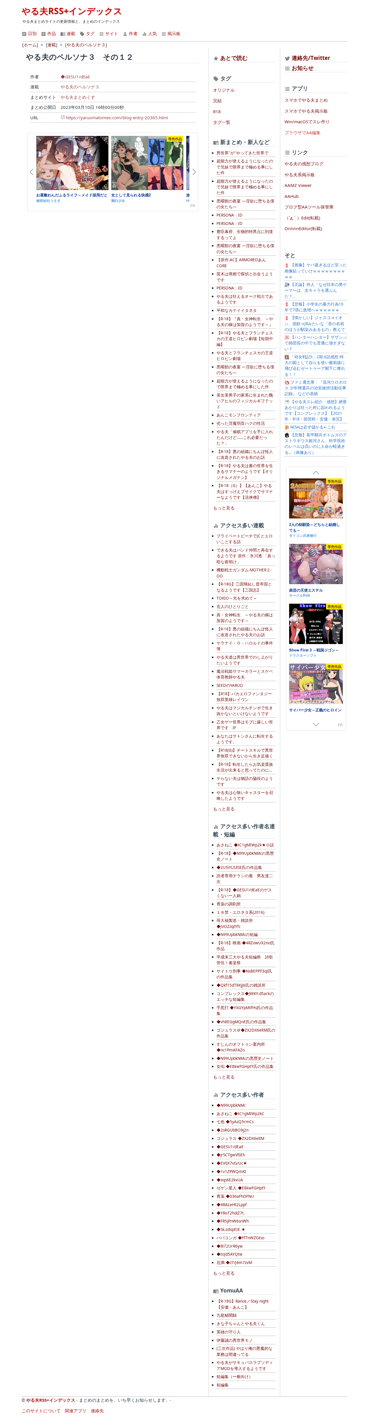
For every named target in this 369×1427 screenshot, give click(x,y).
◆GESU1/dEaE (75, 76)
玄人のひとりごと (232, 606)
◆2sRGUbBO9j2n (232, 1130)
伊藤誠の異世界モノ (234, 1340)
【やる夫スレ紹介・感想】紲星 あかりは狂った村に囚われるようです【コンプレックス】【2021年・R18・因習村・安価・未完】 (316, 410)
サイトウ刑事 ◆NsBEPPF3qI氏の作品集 (244, 974)
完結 (217, 100)
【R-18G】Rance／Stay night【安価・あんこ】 (242, 1304)
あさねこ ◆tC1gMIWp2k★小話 (245, 845)
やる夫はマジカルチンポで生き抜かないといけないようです (244, 710)
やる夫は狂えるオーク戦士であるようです (244, 299)
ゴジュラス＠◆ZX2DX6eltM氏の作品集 (245, 1033)
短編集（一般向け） (234, 1376)
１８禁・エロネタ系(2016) (240, 912)
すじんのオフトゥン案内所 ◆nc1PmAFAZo (240, 1047)
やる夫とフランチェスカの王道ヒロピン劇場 (244, 355)
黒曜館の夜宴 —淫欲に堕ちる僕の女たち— (245, 203)
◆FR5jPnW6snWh (232, 1221)
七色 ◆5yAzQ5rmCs (235, 1121)
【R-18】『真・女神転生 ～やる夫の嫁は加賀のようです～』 (244, 321)
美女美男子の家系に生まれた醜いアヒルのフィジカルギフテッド (244, 401)
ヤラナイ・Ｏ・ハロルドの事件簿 (244, 645)
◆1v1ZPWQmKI (231, 1171)
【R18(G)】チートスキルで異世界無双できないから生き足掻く (244, 753)
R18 (217, 111)
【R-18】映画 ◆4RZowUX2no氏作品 (245, 945)
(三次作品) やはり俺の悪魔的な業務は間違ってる (244, 1351)
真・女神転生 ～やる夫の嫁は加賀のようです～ (244, 617)
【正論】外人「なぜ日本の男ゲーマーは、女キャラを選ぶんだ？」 (316, 290)
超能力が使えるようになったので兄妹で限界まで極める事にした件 (244, 166)
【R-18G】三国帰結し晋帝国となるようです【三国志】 (244, 586)
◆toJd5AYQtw (229, 1254)
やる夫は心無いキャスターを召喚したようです (244, 795)
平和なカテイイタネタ (236, 310)
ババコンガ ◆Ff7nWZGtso (240, 1237)
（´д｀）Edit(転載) (302, 218)
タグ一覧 (221, 122)
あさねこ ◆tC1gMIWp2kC (240, 1113)
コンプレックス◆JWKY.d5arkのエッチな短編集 (245, 996)
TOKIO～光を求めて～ (236, 598)
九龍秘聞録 (226, 1315)
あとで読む (234, 57)
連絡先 (97, 1410)
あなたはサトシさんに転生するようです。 (244, 739)
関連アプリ (75, 1410)
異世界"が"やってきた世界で (242, 153)
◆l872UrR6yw (229, 1246)
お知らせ (303, 67)
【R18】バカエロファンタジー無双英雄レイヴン (244, 696)
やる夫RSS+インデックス (72, 11)
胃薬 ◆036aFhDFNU (235, 1196)
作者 (133, 33)
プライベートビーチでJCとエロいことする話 (244, 538)
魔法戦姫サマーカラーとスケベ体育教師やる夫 (244, 674)
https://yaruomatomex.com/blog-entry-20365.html (117, 117)
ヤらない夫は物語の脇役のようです (244, 781)
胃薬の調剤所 (228, 904)
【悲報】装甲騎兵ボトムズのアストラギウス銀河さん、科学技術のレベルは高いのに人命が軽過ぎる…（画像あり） (316, 443)
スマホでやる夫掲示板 (306, 111)
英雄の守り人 (228, 1332)
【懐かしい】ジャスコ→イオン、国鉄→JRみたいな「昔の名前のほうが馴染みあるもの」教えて (315, 323)
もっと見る (224, 508)
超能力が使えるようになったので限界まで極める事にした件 (244, 383)
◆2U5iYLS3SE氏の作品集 (239, 867)
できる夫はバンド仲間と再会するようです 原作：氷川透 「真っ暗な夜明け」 (245, 555)
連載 (70, 33)
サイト (111, 33)
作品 (51, 33)
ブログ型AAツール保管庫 (309, 207)
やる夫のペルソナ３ (80, 87)
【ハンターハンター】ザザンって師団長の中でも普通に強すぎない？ (316, 343)
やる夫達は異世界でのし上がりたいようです (244, 660)
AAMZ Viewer (298, 185)
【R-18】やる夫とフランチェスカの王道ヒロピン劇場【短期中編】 (244, 338)
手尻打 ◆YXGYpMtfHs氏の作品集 (244, 1010)
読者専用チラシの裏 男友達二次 (244, 878)
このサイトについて (41, 1410)
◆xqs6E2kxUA (229, 1179)
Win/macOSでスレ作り (307, 121)
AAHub (292, 196)
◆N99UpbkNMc (231, 1105)
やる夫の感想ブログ (304, 163)
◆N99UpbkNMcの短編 (237, 934)
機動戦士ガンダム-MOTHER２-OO (244, 572)
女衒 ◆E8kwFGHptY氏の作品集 (245, 1066)
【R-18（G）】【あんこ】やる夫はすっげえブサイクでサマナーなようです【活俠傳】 (244, 491)
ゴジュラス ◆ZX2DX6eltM (240, 1138)
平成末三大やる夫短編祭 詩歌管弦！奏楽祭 (244, 959)
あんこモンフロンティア (238, 415)
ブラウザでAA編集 (303, 132)
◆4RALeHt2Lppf (231, 1204)
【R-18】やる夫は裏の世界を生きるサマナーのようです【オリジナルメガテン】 (244, 471)
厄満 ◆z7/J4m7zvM (234, 1262)
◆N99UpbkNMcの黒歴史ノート (245, 1058)
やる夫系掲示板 (300, 174)
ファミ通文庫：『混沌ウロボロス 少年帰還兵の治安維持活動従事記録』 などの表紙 (316, 388)
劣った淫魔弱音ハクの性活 (240, 423)
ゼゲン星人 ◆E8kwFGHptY (241, 1188)
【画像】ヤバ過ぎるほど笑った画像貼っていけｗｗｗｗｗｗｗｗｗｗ (316, 270)
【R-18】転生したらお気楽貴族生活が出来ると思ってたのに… (244, 767)
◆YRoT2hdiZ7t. (230, 1213)
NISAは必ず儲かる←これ (312, 427)
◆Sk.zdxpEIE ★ (230, 1229)
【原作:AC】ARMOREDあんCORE (241, 262)
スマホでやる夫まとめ (306, 100)
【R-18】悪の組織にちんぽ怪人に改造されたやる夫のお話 (244, 454)
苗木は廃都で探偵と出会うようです (244, 276)
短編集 (222, 1385)
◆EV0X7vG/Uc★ (231, 1163)
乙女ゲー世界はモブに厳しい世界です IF (244, 724)
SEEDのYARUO (229, 685)
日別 (32, 33)
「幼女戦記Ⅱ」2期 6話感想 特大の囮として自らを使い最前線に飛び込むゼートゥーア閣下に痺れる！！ (315, 365)
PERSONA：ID (229, 215)
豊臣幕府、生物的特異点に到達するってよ (244, 234)
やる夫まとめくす (78, 97)
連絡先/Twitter (310, 57)
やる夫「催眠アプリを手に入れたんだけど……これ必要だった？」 (244, 437)
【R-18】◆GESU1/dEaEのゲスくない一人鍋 (244, 892)
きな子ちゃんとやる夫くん (240, 1323)
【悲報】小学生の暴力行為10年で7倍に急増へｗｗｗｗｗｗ (314, 307)
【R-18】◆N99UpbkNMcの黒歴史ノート (245, 856)
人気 (152, 33)
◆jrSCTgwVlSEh (230, 1154)
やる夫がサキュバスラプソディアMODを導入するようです (244, 1365)
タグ (90, 33)
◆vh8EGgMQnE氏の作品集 (241, 1021)
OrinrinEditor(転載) (303, 228)
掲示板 (173, 33)
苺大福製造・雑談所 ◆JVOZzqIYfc (234, 923)
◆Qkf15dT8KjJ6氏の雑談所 (241, 985)
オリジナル (224, 90)
